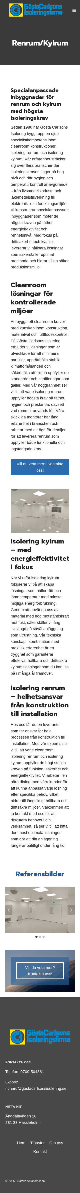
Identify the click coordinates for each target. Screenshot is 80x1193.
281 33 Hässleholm (22, 1122)
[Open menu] (74, 10)
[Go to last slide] (8, 910)
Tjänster (37, 1143)
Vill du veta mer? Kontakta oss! (40, 467)
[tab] (36, 937)
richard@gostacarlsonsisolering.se (35, 1088)
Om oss (56, 1143)
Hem (21, 1143)
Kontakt (40, 1151)
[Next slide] (71, 910)
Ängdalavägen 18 (20, 1116)
